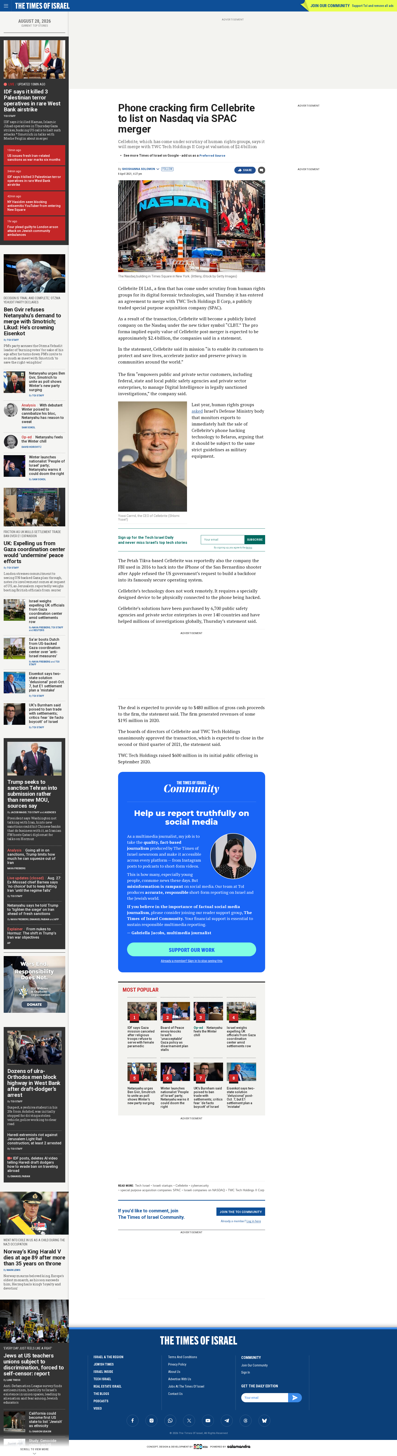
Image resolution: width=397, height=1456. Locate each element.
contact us (175, 1394)
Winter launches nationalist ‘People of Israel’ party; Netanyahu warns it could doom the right (175, 1097)
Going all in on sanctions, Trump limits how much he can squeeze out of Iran (31, 856)
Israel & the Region (108, 1357)
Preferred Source (212, 155)
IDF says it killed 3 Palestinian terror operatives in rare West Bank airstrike (32, 101)
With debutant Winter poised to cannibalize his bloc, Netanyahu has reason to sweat (43, 413)
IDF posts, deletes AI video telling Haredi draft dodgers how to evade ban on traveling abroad (32, 1164)
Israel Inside (103, 1372)
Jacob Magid (19, 812)
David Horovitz (32, 447)
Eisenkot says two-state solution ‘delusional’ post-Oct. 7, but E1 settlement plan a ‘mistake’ (241, 1097)
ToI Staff (10, 116)
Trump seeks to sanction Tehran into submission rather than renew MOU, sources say (32, 794)
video (98, 1408)
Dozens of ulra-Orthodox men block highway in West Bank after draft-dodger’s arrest (33, 1083)
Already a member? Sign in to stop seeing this (191, 961)
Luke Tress (13, 1380)
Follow (167, 169)
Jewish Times (104, 1364)
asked (197, 411)
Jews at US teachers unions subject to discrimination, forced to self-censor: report (33, 1365)
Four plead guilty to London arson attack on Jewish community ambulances (32, 231)
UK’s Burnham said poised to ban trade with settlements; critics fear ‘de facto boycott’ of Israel (208, 1097)
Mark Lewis (13, 1270)
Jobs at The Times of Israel (186, 1386)
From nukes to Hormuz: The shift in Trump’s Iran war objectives (31, 933)
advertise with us (179, 1379)
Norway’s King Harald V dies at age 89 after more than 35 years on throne (34, 1258)
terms (249, 547)
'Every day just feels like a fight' (27, 1348)
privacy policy (177, 1364)
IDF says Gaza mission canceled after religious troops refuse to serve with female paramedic (141, 1037)
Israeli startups (163, 1185)
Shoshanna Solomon (138, 169)
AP (9, 943)
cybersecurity (200, 1185)
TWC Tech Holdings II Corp (246, 1190)
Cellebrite (182, 1185)
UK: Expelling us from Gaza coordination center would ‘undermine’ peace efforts (34, 552)
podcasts (101, 1401)
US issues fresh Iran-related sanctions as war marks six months (33, 157)
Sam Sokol (28, 427)
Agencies (50, 812)
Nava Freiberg (41, 627)
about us (174, 1372)
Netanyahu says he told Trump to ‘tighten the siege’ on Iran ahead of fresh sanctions (32, 909)
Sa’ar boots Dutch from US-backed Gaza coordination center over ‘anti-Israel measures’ (44, 647)
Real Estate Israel (108, 1386)
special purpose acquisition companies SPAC (150, 1190)
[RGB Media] (201, 1446)
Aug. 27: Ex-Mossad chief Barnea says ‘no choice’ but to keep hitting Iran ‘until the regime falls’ (34, 884)
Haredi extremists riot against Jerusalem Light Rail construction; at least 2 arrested (34, 1139)
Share (247, 170)
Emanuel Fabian (39, 919)
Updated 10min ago (31, 84)
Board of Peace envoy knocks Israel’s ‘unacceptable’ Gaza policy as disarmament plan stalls (174, 1039)
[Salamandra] (238, 1446)
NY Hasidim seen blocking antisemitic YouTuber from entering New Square (34, 206)
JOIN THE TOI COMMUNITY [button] (241, 1212)
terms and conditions (182, 1357)
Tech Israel (142, 1185)
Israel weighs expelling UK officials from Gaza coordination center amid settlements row (241, 1037)
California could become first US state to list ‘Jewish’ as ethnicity (45, 1419)
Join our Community (330, 5)
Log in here (254, 1221)
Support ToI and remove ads (373, 6)
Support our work (192, 949)
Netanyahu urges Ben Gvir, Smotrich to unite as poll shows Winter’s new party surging (141, 1095)
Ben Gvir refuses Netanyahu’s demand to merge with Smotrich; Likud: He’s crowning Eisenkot (32, 321)
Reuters (39, 630)
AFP (56, 919)
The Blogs (101, 1394)
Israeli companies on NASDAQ (204, 1190)
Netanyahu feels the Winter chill (208, 1031)
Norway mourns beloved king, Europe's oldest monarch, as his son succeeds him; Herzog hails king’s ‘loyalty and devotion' (33, 1282)
